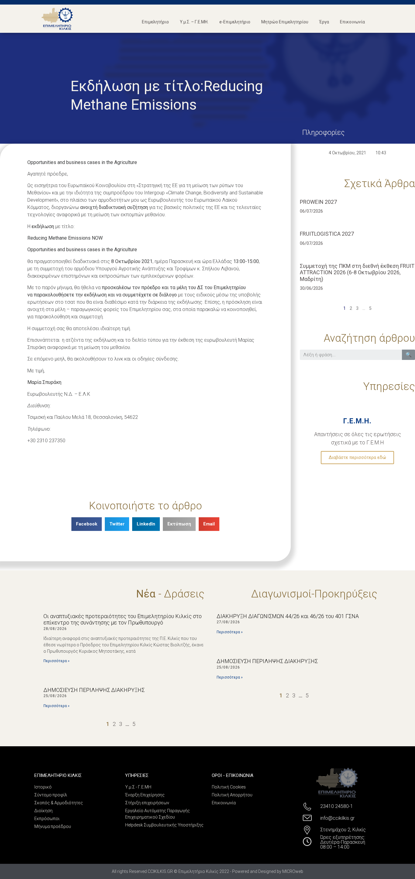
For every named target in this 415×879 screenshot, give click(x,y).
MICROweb (292, 871)
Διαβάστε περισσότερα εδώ (357, 457)
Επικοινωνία (352, 21)
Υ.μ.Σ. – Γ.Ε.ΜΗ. (194, 21)
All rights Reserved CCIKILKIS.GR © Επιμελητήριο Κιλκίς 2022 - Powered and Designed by (197, 871)
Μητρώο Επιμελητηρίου (284, 21)
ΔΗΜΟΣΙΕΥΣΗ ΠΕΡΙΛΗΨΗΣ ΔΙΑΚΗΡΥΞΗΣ (94, 690)
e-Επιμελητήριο (234, 21)
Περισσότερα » (56, 661)
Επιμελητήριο (155, 21)
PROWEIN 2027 (318, 202)
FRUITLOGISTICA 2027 (327, 234)
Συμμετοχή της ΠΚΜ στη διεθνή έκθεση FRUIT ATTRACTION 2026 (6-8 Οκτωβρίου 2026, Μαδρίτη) (357, 272)
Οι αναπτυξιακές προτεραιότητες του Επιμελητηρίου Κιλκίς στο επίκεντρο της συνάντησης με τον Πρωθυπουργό (122, 619)
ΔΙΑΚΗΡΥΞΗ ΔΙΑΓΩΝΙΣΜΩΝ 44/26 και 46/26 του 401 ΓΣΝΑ (288, 616)
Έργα (324, 21)
